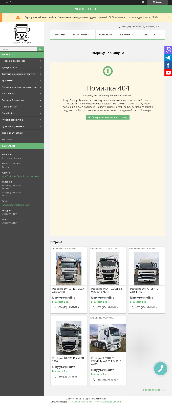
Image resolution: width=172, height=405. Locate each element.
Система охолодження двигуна (18, 73)
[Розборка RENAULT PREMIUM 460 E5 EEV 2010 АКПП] (108, 338)
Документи (126, 34)
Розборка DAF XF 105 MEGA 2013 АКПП (68, 290)
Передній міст (9, 106)
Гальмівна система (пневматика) (19, 86)
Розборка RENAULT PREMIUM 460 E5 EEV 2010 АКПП (106, 361)
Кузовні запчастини (13, 119)
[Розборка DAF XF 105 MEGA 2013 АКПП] (69, 268)
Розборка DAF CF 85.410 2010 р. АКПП (144, 290)
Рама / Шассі (8, 93)
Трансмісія (7, 80)
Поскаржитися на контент (81, 402)
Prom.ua (102, 399)
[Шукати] (40, 49)
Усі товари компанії (152, 389)
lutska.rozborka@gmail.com (16, 204)
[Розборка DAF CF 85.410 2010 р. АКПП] (146, 268)
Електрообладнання (13, 100)
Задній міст (8, 113)
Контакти (105, 34)
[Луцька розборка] (22, 32)
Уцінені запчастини (12, 132)
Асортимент (80, 34)
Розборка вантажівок (13, 60)
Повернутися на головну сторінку (110, 117)
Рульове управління (13, 126)
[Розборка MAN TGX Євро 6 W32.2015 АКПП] (108, 268)
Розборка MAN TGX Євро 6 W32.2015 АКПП (106, 290)
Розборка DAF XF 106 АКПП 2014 (68, 360)
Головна (60, 34)
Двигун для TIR (9, 67)
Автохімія (7, 139)
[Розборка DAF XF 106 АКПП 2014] (69, 338)
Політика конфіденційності (108, 402)
